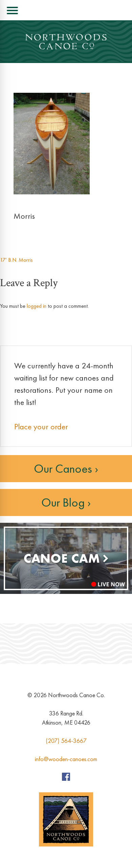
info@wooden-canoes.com (66, 759)
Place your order (41, 426)
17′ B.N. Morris (16, 259)
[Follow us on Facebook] (66, 778)
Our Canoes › (66, 468)
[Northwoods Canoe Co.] (66, 41)
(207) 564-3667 (66, 741)
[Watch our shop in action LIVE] (66, 592)
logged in (36, 305)
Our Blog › (66, 502)
